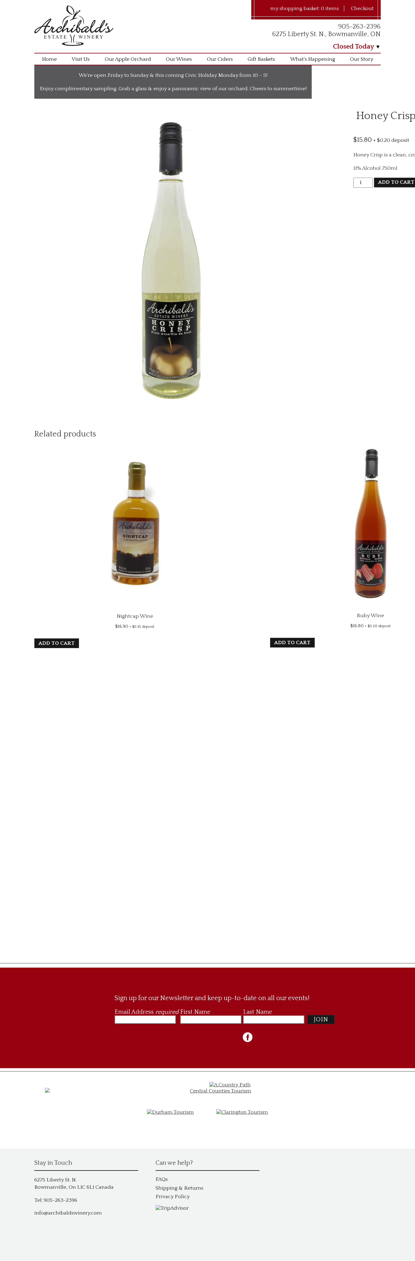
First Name (195, 1012)
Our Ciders (220, 59)
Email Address (147, 1012)
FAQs (162, 1179)
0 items (330, 8)
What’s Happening (312, 59)
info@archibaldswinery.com (68, 1213)
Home (49, 59)
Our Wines (179, 59)
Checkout (362, 8)
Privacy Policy (173, 1197)
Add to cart (57, 643)
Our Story (361, 59)
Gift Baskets (261, 59)
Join (321, 1019)
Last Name (257, 1012)
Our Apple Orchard (128, 59)
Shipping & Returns (179, 1188)
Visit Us (81, 59)
